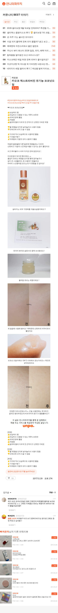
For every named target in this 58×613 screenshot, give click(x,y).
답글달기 (12, 510)
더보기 (49, 14)
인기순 (6, 492)
